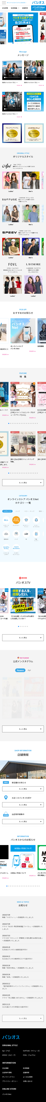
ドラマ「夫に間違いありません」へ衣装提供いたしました (22, 998)
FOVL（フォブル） (29, 1055)
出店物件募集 (7, 1072)
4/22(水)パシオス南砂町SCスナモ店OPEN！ (17, 959)
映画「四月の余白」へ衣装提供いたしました (17, 968)
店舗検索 (25, 8)
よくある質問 (27, 1077)
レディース (7, 511)
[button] (13, 43)
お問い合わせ (27, 1081)
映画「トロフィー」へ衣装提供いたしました (17, 917)
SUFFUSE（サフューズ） (32, 1051)
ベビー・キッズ (29, 511)
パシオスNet (6, 1094)
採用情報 (26, 1068)
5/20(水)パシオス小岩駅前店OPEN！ (15, 949)
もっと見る (23, 482)
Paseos (20, 670)
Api (29, 670)
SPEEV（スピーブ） (9, 1055)
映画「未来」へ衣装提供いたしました (15, 977)
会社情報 (5, 8)
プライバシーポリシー (10, 1081)
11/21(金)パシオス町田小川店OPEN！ (15, 1007)
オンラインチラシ (8, 1077)
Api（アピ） (6, 1051)
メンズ (17, 511)
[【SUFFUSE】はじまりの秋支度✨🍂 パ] (12, 708)
